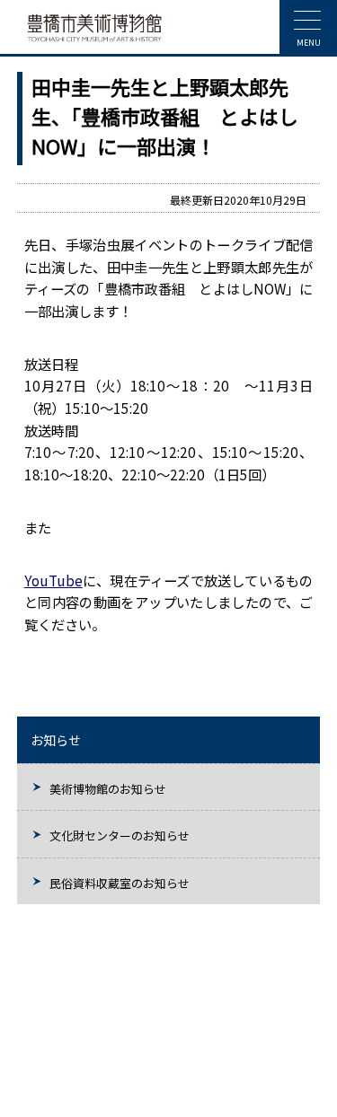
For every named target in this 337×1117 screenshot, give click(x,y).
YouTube (53, 580)
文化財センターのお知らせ (119, 835)
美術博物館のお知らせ (107, 788)
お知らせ (56, 740)
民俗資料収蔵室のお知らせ (119, 883)
